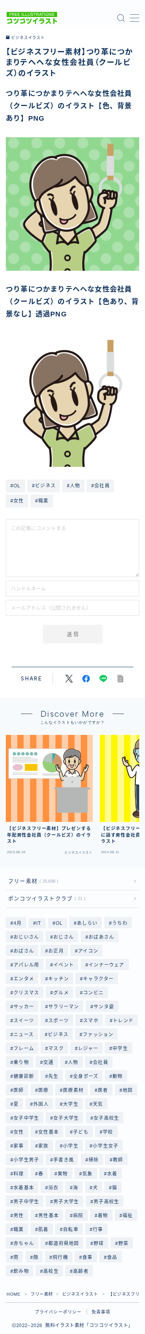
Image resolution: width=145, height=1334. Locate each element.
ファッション (98, 1034)
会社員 (100, 1062)
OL (59, 923)
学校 (108, 1132)
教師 (118, 1160)
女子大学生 (66, 1118)
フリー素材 (31, 881)
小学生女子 (105, 1146)
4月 (18, 923)
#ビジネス (44, 486)
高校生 (51, 1271)
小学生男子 (26, 1160)
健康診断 (24, 1076)
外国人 (41, 1104)
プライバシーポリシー (58, 1312)
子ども (81, 1132)
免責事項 (101, 1312)
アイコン (88, 951)
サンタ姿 (104, 1006)
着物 (103, 1215)
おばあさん (101, 937)
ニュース (24, 1034)
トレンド (123, 1020)
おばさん (24, 951)
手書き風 (64, 1160)
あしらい (87, 923)
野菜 (123, 1243)
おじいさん (26, 937)
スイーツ (24, 1020)
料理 (19, 1174)
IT (38, 923)
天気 (98, 1104)
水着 (112, 1174)
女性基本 (48, 1132)
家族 (43, 1146)
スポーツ (58, 1020)
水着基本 (24, 1188)
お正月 (56, 951)
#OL (15, 486)
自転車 (70, 1229)
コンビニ (94, 993)
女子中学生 (26, 1118)
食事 (87, 1257)
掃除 (94, 1160)
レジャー (88, 1048)
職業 (19, 1229)
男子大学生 (66, 1201)
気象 (87, 1174)
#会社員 (100, 486)
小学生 (70, 1146)
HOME (13, 1294)
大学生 (70, 1104)
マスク (56, 1048)
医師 (19, 1090)
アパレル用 (26, 965)
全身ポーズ (85, 1076)
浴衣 (53, 1188)
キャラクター (99, 979)
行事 (98, 1229)
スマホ (91, 1020)
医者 (103, 1090)
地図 (128, 1090)
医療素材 (73, 1090)
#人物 (73, 486)
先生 (53, 1076)
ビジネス (58, 1034)
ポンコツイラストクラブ (45, 899)
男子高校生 (106, 1201)
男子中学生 (26, 1201)
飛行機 (60, 1257)
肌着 (43, 1229)
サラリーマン (63, 1006)
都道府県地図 (63, 1243)
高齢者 (81, 1271)
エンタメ (24, 979)
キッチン (58, 979)
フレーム (24, 1048)
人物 (73, 1062)
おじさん (64, 937)
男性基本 (48, 1215)
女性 (19, 1132)
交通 (48, 1062)
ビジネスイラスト (28, 38)
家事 (19, 1146)
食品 (112, 1257)
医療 (43, 1090)
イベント (64, 965)
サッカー (24, 1006)
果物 (63, 1174)
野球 (99, 1243)
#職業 (42, 501)
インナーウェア (106, 965)
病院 (78, 1215)
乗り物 (21, 1062)
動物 (118, 1076)
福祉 (128, 1215)
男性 (19, 1215)
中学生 (120, 1048)
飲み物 (21, 1271)
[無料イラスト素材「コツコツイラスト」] (32, 18)
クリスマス (26, 993)
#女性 (17, 501)
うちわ (120, 923)
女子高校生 (106, 1118)
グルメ (61, 993)
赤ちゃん (24, 1243)
